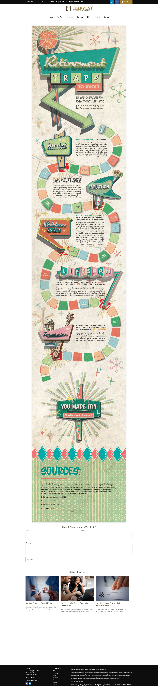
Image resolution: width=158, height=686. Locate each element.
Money (55, 682)
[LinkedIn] (112, 2)
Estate (54, 675)
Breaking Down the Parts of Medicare (40, 603)
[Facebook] (117, 2)
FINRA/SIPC (123, 684)
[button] (51, 17)
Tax (54, 680)
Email (82, 531)
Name (27, 531)
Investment (56, 673)
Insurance (56, 678)
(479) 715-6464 (62, 2)
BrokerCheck (103, 669)
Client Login (127, 2)
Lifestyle (55, 684)
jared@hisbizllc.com (77, 2)
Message (28, 543)
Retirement (56, 671)
